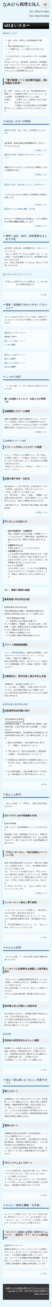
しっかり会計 (10, 345)
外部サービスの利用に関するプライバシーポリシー (27, 1288)
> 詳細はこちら (40, 150)
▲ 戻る (44, 784)
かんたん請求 (10, 367)
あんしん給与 (10, 359)
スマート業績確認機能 (13, 652)
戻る (45, 295)
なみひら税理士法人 (21, 4)
